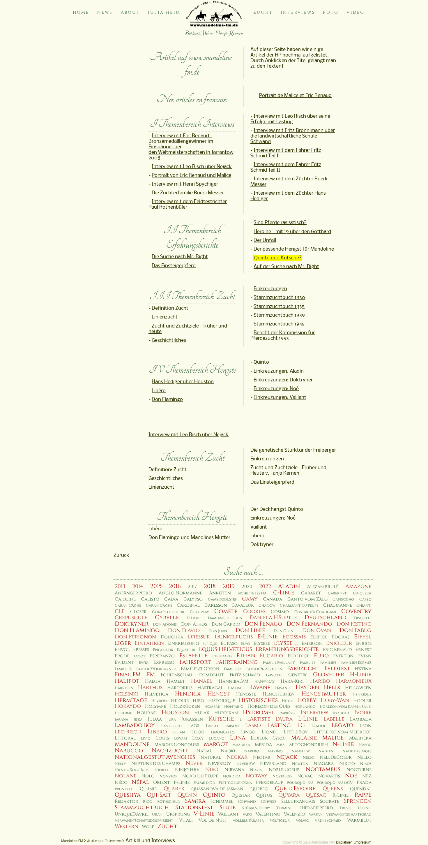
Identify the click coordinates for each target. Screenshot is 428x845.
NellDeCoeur (336, 757)
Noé (351, 775)
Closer (138, 612)
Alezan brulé (322, 587)
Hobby (306, 700)
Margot (216, 744)
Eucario (271, 655)
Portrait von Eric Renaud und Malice (191, 175)
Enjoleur (339, 643)
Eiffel (363, 636)
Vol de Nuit (213, 820)
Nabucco (129, 750)
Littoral (125, 738)
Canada (272, 599)
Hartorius (179, 688)
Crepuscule (131, 617)
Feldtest (337, 668)
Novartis (329, 776)
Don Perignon (135, 636)
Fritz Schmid (245, 675)
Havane (259, 687)
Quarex (174, 788)
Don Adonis (165, 624)
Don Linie (250, 630)
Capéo (365, 599)
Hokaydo (128, 706)
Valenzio (294, 814)
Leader (318, 725)
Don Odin (283, 631)
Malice (333, 738)
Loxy (198, 738)
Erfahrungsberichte (287, 649)
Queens (333, 788)
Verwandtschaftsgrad (349, 814)
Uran (157, 814)
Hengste (246, 694)
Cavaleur (242, 605)
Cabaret (311, 593)
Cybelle (167, 617)
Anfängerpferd (133, 593)
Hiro (198, 701)
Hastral (235, 688)
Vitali (186, 820)
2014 (137, 586)
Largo (212, 725)
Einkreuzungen (270, 289)
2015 (156, 586)
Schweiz (269, 801)
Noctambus (323, 769)
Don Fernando (309, 624)
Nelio (308, 757)
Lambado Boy (135, 725)
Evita (143, 662)
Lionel (269, 732)
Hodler (362, 701)
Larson (231, 725)
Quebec (259, 789)
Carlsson (215, 605)
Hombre (212, 706)
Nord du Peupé (200, 776)
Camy (250, 599)
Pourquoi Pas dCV (335, 782)
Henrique (362, 694)
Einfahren (149, 643)
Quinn (187, 795)
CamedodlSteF (222, 599)
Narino (275, 751)
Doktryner (131, 624)
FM (151, 674)
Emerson (312, 643)
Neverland (273, 764)
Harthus (150, 687)
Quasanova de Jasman (217, 789)
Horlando (305, 706)
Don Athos (194, 624)
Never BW (245, 763)
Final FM (128, 674)
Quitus (264, 795)
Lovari (180, 738)
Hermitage (131, 700)
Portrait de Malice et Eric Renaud (295, 95)
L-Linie (308, 719)
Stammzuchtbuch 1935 (279, 306)
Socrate (329, 801)
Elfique (209, 643)
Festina (363, 669)
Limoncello (223, 732)
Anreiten (220, 593)
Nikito (347, 764)
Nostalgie (282, 776)
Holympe (155, 706)
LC (301, 725)
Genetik (297, 675)
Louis (162, 738)
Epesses (141, 650)
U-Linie (365, 808)
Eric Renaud (337, 650)
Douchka (172, 637)
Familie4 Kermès (356, 662)
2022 (265, 586)
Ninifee (162, 769)
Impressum (362, 842)
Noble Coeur (284, 770)
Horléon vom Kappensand (346, 706)
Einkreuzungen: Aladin (279, 371)
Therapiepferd (316, 808)
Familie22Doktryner (156, 669)
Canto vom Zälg (307, 599)
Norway (257, 775)
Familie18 (123, 669)
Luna (237, 738)
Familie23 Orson (200, 669)
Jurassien (192, 719)
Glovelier (328, 674)
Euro (321, 655)
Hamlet (176, 681)
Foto (331, 12)
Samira (195, 801)
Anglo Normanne (180, 593)
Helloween (358, 688)
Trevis (345, 808)
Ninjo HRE (187, 770)
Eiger (123, 643)
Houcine (123, 713)
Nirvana (234, 770)
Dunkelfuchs (234, 636)
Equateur (186, 649)
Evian (365, 656)
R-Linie (341, 795)
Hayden (307, 687)
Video (355, 12)
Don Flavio (184, 630)
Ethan (245, 655)
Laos (193, 726)
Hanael (201, 681)
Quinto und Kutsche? (278, 258)
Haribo (320, 681)
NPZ (367, 776)
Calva (171, 599)
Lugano (216, 738)
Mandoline (132, 744)
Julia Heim (164, 12)
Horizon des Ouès (268, 706)
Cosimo (280, 612)
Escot (139, 656)
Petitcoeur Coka (235, 782)
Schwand (247, 801)
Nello (364, 757)
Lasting (279, 725)
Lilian (179, 732)
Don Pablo (355, 630)
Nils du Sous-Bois (131, 769)
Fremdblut (211, 675)
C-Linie (283, 592)
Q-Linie (148, 789)
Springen (358, 801)
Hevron (159, 700)
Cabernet (337, 593)
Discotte (363, 618)
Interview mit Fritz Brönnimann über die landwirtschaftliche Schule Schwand (292, 136)
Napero (251, 751)
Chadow (267, 605)
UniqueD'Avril (131, 814)
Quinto (261, 362)
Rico (147, 801)
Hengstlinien (279, 694)
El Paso (229, 643)
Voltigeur (280, 820)
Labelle (333, 719)
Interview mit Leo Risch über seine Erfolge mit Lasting (290, 119)
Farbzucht (303, 668)
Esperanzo (162, 656)
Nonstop (168, 776)
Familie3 (307, 662)
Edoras (340, 637)
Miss (280, 744)
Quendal (361, 789)
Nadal (204, 751)
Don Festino (354, 624)
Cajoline (125, 599)
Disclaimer (344, 842)
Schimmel (222, 801)
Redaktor (126, 801)
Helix (332, 687)
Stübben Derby (256, 808)
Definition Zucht (170, 308)
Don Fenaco (263, 624)
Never (194, 763)
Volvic (302, 820)
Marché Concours (176, 745)
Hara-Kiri (292, 681)
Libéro (159, 391)
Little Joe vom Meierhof (343, 732)
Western (126, 826)
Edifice (318, 637)
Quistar (240, 795)
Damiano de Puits (225, 618)
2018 (210, 586)
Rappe (363, 795)
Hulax (201, 713)
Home (81, 12)
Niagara (324, 764)
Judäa (155, 719)
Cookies (254, 611)
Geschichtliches (169, 340)
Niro (211, 769)
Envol (122, 650)
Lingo (248, 732)
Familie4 (328, 662)
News (105, 12)
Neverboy (219, 764)
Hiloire (180, 701)
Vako (247, 814)
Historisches (258, 700)
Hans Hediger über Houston (183, 382)
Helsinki (126, 694)
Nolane (126, 775)
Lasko (253, 725)
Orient (161, 782)
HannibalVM (233, 681)
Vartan (316, 814)
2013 (120, 586)
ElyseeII (262, 643)
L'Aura (284, 719)
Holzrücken (185, 706)
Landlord (171, 725)
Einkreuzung (183, 643)
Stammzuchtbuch (142, 807)
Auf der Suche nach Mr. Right (286, 267)
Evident (124, 662)
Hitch (287, 700)
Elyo (245, 643)
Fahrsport (195, 662)
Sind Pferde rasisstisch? (280, 223)
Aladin (289, 586)
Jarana (121, 719)
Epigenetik (163, 649)
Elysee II (286, 643)
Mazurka (241, 744)
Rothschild (168, 801)
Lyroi (279, 738)
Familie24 (233, 669)
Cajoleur (362, 593)
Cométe (226, 611)
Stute (228, 807)
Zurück (121, 555)
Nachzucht (170, 750)
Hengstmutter (323, 694)
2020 (247, 587)
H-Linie (361, 674)
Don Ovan (316, 630)
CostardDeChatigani (315, 612)
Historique (221, 701)
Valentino (268, 814)
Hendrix (188, 694)
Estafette (193, 655)
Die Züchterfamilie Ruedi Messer (188, 193)
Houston (175, 712)
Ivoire (363, 712)
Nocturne (359, 770)
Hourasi (147, 713)
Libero (157, 731)
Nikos (366, 763)
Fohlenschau (176, 675)
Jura (171, 719)
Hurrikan (226, 713)
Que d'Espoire (295, 788)
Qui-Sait (159, 795)
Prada (364, 782)
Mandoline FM (72, 841)
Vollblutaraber (248, 820)
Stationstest (194, 807)
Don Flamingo (167, 399)
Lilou (197, 732)
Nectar (261, 757)
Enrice (364, 643)
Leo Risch (128, 731)
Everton (343, 656)
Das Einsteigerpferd (174, 266)
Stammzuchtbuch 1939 (279, 315)
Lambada (361, 719)
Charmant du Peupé (299, 605)
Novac (305, 776)
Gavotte (274, 675)
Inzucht (341, 713)
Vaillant (228, 814)
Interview (314, 712)
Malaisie (304, 738)
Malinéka (360, 738)
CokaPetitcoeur (168, 612)
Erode (122, 656)
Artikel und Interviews (104, 841)
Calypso (193, 599)
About (130, 12)
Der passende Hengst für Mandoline (294, 249)
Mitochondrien (308, 745)
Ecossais (294, 636)
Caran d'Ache (128, 605)
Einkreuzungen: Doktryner (283, 380)
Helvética (156, 694)
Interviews (298, 12)
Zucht (263, 12)
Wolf (148, 827)
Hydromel (259, 712)
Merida (263, 745)
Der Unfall (265, 240)
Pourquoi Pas (300, 782)
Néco (121, 782)
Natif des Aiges (357, 751)
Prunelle (124, 789)
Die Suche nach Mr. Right (180, 257)
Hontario (233, 706)
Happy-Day (264, 681)
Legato (342, 725)
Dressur (199, 636)
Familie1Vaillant (279, 662)
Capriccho (343, 599)
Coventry (356, 611)
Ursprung (178, 814)
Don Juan (217, 631)
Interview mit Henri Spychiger (185, 184)
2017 (192, 587)
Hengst (218, 694)
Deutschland (325, 617)
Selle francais (298, 801)
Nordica (231, 776)
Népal (140, 782)
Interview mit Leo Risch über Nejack (192, 167)
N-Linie (343, 744)
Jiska (138, 719)
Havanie (283, 688)
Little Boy (296, 732)
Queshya (128, 795)
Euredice (298, 656)
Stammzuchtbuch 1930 (279, 297)
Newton (300, 763)
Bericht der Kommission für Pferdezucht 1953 (282, 335)
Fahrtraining (237, 662)
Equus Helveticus (225, 649)
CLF (120, 611)
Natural (211, 757)
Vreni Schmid (328, 820)
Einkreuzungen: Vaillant (280, 397)
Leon (366, 726)
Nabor (365, 744)
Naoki (228, 751)
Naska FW (300, 751)
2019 (229, 586)
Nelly (120, 763)
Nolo (148, 776)
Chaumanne (337, 605)
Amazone (358, 586)
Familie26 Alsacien (264, 669)
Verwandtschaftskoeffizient (144, 820)
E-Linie (268, 636)
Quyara (289, 795)
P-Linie (182, 782)
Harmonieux (354, 681)
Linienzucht (165, 317)
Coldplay (199, 612)
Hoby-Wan (335, 700)
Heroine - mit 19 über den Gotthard (292, 232)
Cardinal (188, 605)
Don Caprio (226, 624)
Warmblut (359, 820)
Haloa (152, 681)
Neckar (237, 757)
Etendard (222, 656)
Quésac (316, 795)
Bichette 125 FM (252, 593)
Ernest (364, 650)
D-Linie (193, 618)
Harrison (124, 688)
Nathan (326, 751)
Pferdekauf (269, 782)
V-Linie (204, 814)
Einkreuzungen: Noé (276, 389)
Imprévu (287, 713)
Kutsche (221, 719)
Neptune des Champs (155, 764)
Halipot (127, 681)
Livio (146, 738)
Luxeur (259, 738)
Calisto (150, 599)
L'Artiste (258, 719)
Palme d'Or (204, 782)
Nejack (286, 757)
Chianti (364, 605)
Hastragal (210, 688)
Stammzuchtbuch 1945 (279, 324)
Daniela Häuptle (273, 617)
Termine (284, 808)
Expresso (163, 662)
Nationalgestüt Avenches (155, 757)
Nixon (256, 769)
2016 (175, 586)
